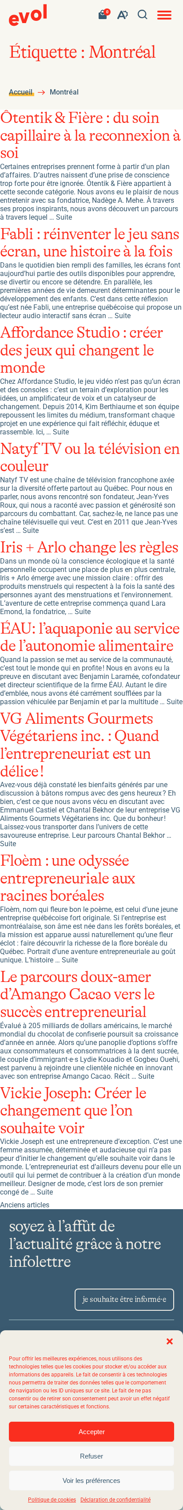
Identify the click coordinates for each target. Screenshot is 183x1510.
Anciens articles (24, 1205)
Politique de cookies (52, 1500)
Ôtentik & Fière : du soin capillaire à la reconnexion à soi (90, 135)
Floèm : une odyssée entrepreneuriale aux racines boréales (67, 878)
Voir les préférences (91, 1480)
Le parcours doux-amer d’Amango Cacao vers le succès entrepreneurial (77, 995)
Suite (64, 217)
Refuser (91, 1456)
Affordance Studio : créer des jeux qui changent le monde (81, 350)
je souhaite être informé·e (124, 1300)
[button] (169, 1341)
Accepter (92, 1431)
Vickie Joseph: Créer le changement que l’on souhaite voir (73, 1111)
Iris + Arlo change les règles (89, 548)
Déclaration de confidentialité (115, 1500)
